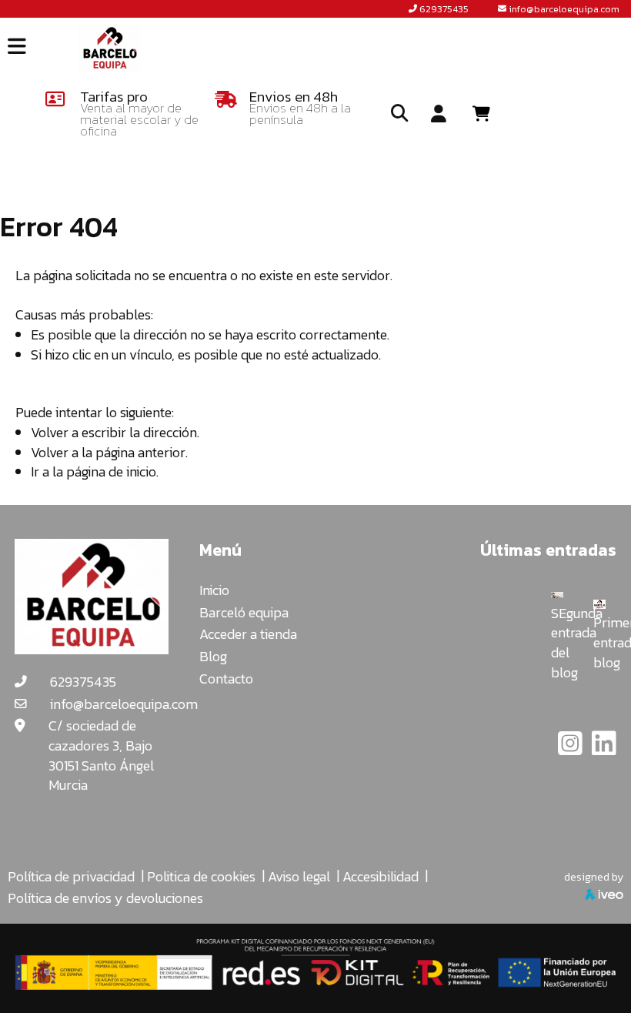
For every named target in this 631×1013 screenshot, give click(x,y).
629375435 (444, 9)
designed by (593, 876)
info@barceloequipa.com (564, 9)
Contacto (226, 678)
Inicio (214, 590)
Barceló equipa (244, 612)
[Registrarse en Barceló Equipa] (438, 114)
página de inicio (111, 471)
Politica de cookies (201, 876)
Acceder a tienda (248, 634)
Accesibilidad (380, 876)
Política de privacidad (71, 876)
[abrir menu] (17, 46)
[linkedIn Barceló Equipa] (604, 748)
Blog (213, 656)
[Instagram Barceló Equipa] (572, 748)
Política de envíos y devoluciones (105, 898)
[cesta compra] (486, 114)
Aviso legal (299, 876)
